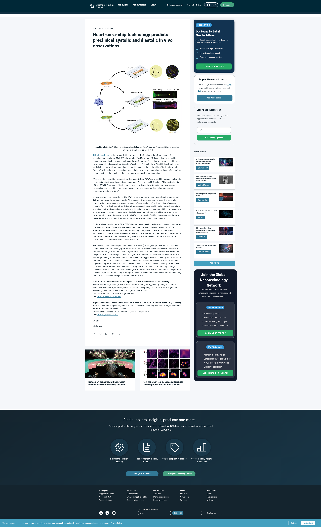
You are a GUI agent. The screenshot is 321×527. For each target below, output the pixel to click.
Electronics (201, 237)
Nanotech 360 (105, 497)
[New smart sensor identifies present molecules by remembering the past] (110, 363)
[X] (107, 513)
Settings (294, 523)
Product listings (105, 500)
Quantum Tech (203, 168)
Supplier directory (106, 494)
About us (184, 494)
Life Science (97, 326)
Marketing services (161, 497)
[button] (124, 5)
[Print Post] (118, 334)
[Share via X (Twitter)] (100, 334)
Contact (183, 500)
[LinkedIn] (101, 513)
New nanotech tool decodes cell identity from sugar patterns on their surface (163, 383)
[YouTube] (114, 513)
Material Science (203, 185)
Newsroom (184, 497)
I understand (308, 523)
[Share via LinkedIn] (106, 334)
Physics (200, 217)
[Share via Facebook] (94, 334)
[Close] (317, 523)
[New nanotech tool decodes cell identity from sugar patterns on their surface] (165, 363)
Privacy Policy (116, 523)
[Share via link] (112, 334)
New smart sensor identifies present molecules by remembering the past (106, 383)
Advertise (157, 494)
